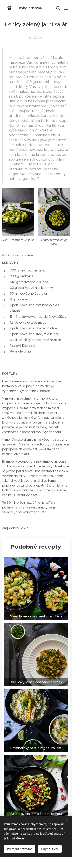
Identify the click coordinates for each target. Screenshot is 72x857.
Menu (66, 8)
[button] (58, 8)
